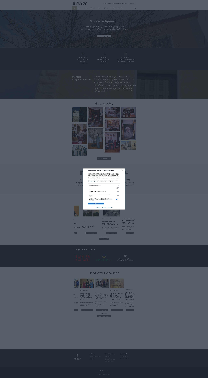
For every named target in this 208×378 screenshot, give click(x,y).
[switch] (117, 188)
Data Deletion (98, 207)
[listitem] (104, 185)
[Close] (123, 171)
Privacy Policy (110, 207)
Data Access (104, 207)
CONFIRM (96, 203)
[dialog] (104, 189)
